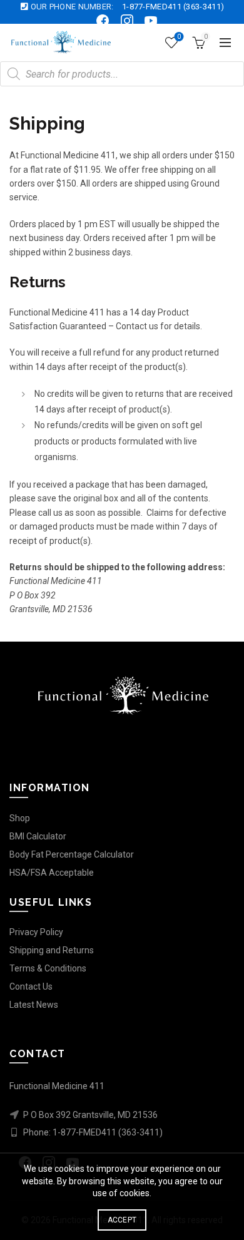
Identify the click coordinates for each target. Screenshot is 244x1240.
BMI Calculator (37, 836)
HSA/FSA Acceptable (51, 873)
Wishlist (179, 36)
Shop (19, 818)
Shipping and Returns (51, 950)
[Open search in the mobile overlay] (122, 73)
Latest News (33, 1005)
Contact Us (31, 986)
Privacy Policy (36, 932)
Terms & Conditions (47, 968)
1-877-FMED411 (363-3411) (173, 6)
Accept (122, 1220)
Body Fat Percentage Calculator (71, 854)
